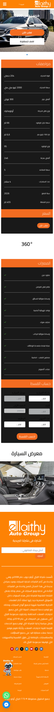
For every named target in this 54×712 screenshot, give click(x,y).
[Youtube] (31, 649)
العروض (46, 683)
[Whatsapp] (6, 695)
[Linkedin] (26, 649)
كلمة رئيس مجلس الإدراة (41, 663)
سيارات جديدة (18, 677)
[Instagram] (36, 649)
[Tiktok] (17, 649)
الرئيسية (46, 656)
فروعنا (20, 690)
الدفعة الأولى (19, 405)
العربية (22, 4)
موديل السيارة (18, 392)
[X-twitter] (21, 649)
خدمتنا (47, 670)
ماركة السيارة (43, 392)
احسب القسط (27, 436)
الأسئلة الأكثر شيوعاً (42, 677)
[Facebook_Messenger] (6, 704)
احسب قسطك (17, 656)
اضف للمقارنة (27, 41)
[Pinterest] (12, 649)
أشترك (40, 556)
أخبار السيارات (45, 690)
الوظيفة (21, 418)
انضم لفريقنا (18, 683)
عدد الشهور (44, 418)
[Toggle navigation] (4, 4)
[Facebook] (41, 649)
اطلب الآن (27, 32)
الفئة (47, 405)
